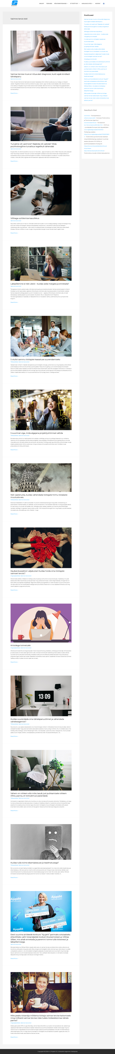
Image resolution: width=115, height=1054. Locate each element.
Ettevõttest (74, 3)
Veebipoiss (74, 1051)
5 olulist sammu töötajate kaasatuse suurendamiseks (35, 359)
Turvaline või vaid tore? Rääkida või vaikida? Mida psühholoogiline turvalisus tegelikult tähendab (96, 27)
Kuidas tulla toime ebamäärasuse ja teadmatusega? (35, 863)
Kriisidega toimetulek (21, 645)
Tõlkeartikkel (14, 362)
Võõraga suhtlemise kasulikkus (25, 218)
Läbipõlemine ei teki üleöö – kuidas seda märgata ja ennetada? (40, 284)
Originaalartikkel (15, 576)
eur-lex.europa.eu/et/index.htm (93, 125)
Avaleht (41, 3)
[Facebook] (103, 3)
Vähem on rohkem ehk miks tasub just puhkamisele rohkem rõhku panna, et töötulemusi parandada (95, 69)
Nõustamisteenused (60, 3)
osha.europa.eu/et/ (89, 118)
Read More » (14, 93)
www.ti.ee (87, 115)
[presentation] (67, 3)
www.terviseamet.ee (90, 122)
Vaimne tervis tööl (16, 79)
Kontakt (97, 3)
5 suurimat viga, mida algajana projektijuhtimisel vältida (37, 433)
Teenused (49, 3)
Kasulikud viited (87, 3)
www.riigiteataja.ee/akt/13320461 (93, 129)
